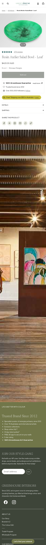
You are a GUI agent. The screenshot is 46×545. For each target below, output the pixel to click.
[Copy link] (31, 123)
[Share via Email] (20, 123)
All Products (11, 10)
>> (28, 471)
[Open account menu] (38, 3)
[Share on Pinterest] (9, 123)
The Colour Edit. (8, 525)
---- (3, 528)
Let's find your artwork (23, 541)
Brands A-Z (6, 522)
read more (37, 83)
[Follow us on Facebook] (6, 502)
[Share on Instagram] (15, 123)
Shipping (5, 110)
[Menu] (2, 3)
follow (28, 91)
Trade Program (7, 531)
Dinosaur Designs (15, 68)
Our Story (5, 518)
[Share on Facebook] (4, 123)
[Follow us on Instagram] (14, 502)
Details (5, 105)
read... (37, 97)
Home (3, 10)
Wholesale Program (9, 535)
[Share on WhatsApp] (25, 123)
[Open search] (7, 3)
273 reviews (18, 52)
